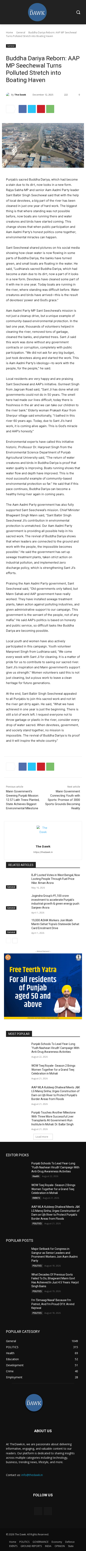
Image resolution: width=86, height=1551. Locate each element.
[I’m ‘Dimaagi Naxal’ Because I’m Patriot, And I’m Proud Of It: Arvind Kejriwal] (17, 1306)
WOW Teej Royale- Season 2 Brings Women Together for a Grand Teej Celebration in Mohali (53, 1069)
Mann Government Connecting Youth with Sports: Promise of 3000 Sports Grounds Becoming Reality (62, 800)
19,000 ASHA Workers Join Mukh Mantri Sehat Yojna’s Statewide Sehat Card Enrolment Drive (55, 924)
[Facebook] (23, 109)
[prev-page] (8, 940)
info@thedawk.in (32, 1475)
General (20, 32)
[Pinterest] (41, 109)
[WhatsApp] (50, 109)
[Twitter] (32, 109)
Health (36, 1176)
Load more (42, 1136)
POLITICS (37, 1223)
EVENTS (36, 1198)
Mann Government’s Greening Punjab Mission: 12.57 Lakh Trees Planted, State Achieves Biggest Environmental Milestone (22, 800)
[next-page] (14, 940)
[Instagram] (48, 1511)
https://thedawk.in (43, 852)
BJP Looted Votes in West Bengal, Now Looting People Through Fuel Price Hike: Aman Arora (55, 878)
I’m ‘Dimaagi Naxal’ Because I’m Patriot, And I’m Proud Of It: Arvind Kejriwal (52, 1304)
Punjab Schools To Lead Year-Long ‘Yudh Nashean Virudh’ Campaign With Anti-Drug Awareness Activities (55, 1047)
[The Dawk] (8, 95)
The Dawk (20, 94)
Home (9, 32)
